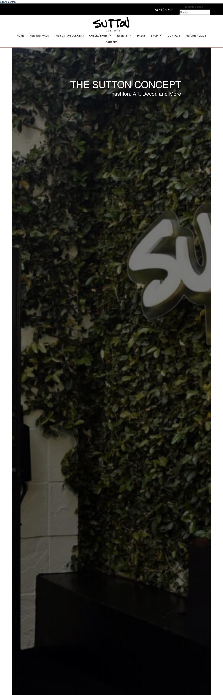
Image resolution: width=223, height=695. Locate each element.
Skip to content (8, 1)
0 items (167, 9)
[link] (20, 35)
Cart (157, 9)
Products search (193, 7)
